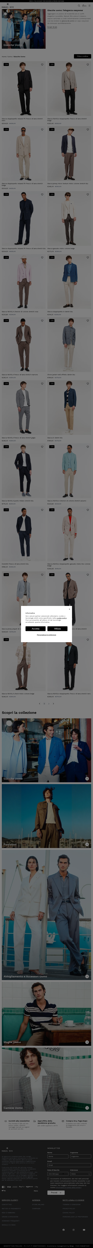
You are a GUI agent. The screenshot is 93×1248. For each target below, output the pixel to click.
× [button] (69, 609)
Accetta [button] (35, 628)
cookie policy (62, 618)
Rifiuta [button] (57, 628)
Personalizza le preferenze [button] (46, 635)
